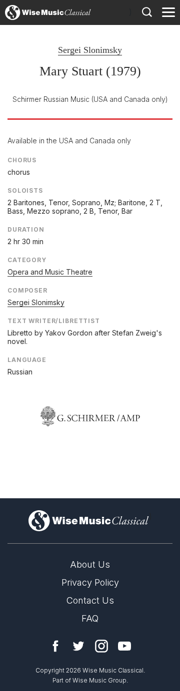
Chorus (22, 160)
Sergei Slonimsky (90, 50)
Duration (26, 229)
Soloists (25, 190)
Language (27, 359)
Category (27, 260)
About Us (90, 564)
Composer (28, 290)
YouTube (124, 646)
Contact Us (90, 600)
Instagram (101, 646)
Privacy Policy (90, 582)
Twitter (78, 646)
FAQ (90, 618)
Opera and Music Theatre (50, 272)
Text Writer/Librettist (54, 321)
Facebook (55, 646)
